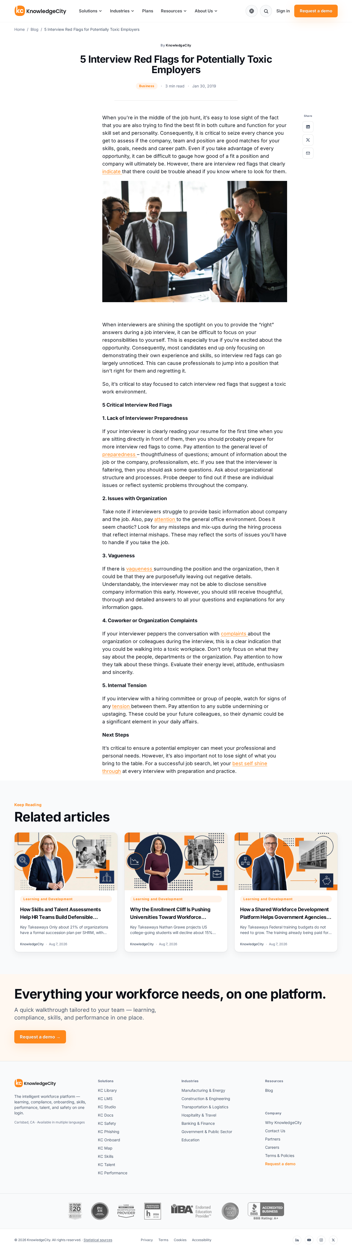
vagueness (140, 569)
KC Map (105, 1148)
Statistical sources (98, 1240)
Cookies (180, 1240)
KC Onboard (109, 1139)
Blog (34, 29)
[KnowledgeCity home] (40, 10)
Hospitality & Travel (199, 1115)
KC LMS (105, 1098)
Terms (163, 1240)
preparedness (119, 454)
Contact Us (275, 1130)
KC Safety (107, 1123)
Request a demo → (40, 1037)
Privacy (147, 1240)
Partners (272, 1139)
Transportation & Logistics (205, 1106)
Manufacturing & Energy (203, 1090)
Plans (147, 10)
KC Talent (106, 1164)
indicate (112, 171)
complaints (234, 633)
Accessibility (201, 1240)
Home (19, 29)
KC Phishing (108, 1131)
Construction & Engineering (206, 1098)
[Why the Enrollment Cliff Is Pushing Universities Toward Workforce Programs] (176, 892)
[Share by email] (308, 153)
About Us (204, 10)
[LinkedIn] (297, 1240)
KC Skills (105, 1156)
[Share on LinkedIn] (308, 126)
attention (165, 519)
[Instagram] (321, 1240)
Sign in (283, 10)
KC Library (107, 1090)
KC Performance (112, 1172)
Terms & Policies (279, 1155)
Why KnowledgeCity (283, 1122)
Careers (272, 1147)
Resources (171, 10)
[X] (333, 1240)
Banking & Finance (198, 1123)
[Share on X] (308, 139)
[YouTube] (309, 1240)
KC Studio (107, 1106)
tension (121, 706)
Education (190, 1139)
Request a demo (316, 10)
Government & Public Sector (207, 1131)
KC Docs (105, 1115)
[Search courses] (266, 11)
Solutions (88, 10)
